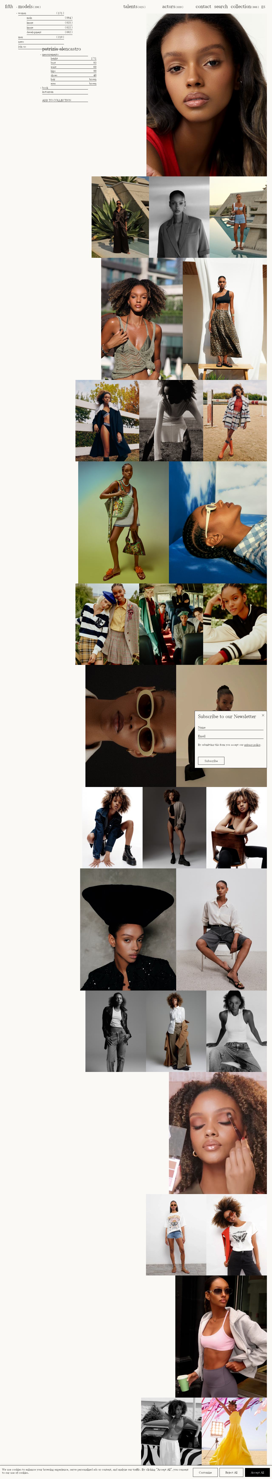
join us (22, 46)
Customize (205, 1472)
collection (245, 6)
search (221, 6)
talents (134, 6)
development (49, 32)
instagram (47, 91)
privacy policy (252, 744)
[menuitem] (263, 6)
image (49, 22)
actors (172, 6)
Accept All (257, 1472)
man (41, 37)
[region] (136, 1472)
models (29, 6)
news (21, 41)
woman (41, 13)
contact (203, 6)
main (49, 17)
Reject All (231, 1472)
